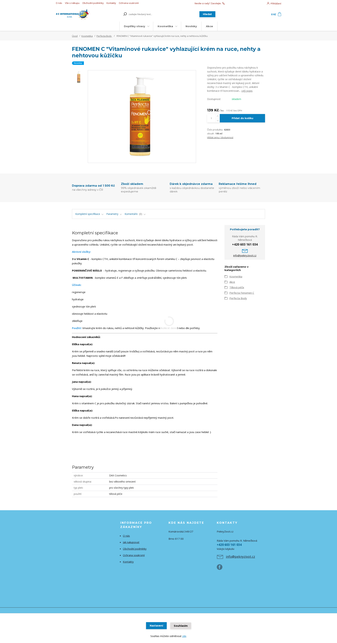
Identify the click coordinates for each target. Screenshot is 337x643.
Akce (209, 26)
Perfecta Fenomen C (241, 292)
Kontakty (111, 3)
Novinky (191, 26)
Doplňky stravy (134, 26)
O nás (59, 3)
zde (184, 636)
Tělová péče (236, 287)
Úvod (75, 36)
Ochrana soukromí (129, 3)
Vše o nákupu (72, 3)
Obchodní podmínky (93, 3)
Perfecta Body (104, 36)
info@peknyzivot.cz (244, 255)
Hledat (207, 14)
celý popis (247, 90)
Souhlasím (181, 625)
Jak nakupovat (131, 542)
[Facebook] (221, 568)
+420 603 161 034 (234, 3)
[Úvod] (75, 14)
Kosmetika (165, 26)
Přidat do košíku (242, 118)
